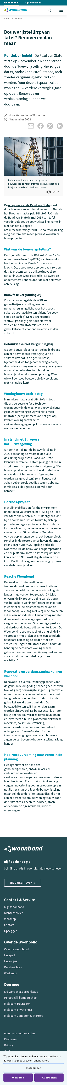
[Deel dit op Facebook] (40, 126)
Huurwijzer (11, 961)
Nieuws (18, 18)
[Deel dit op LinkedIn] (60, 126)
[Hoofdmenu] (61, 10)
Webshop (10, 919)
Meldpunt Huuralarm (17, 1004)
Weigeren (18, 1077)
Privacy (8, 1045)
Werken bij (10, 973)
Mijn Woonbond (33, 2)
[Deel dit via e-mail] (31, 126)
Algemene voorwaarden (19, 1033)
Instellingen (33, 1068)
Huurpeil (9, 955)
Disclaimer (11, 1039)
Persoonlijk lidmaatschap (20, 998)
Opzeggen (10, 931)
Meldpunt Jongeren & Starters (23, 1016)
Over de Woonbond (16, 949)
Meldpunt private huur (18, 1010)
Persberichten (13, 967)
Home (7, 18)
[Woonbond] (15, 10)
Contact (9, 925)
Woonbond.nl (11, 2)
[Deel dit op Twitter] (50, 126)
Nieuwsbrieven (21, 883)
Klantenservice (13, 913)
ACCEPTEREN (49, 1077)
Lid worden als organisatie (21, 992)
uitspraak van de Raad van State (29, 205)
